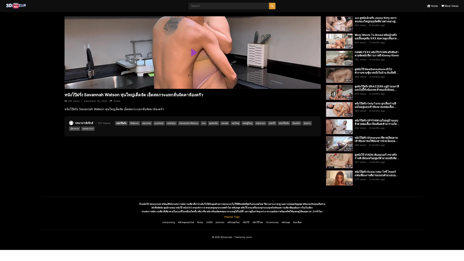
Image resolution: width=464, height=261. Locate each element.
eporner (146, 123)
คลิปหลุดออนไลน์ (186, 222)
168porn (134, 123)
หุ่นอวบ (307, 123)
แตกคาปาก (87, 128)
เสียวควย (74, 128)
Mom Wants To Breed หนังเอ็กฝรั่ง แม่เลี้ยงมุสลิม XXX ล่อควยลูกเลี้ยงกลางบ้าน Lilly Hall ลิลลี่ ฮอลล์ (377, 38)
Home (434, 5)
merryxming (168, 222)
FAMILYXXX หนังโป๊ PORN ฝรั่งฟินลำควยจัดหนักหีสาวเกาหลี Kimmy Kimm (377, 54)
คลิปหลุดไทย (233, 222)
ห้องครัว (296, 123)
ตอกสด (224, 123)
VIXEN (209, 222)
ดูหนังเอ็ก (213, 123)
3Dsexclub (226, 237)
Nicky (200, 222)
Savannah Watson (188, 123)
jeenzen (220, 222)
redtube (171, 123)
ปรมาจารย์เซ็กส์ (84, 123)
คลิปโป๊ (246, 222)
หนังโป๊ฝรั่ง (121, 123)
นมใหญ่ (235, 123)
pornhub (159, 123)
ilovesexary (272, 222)
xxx (204, 123)
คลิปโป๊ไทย (257, 222)
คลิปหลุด (286, 222)
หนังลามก (260, 123)
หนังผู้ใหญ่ (247, 123)
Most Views (451, 5)
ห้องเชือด (297, 222)
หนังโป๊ (272, 123)
